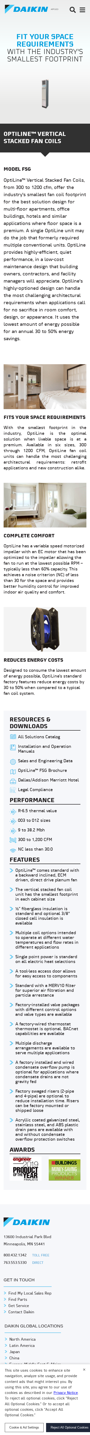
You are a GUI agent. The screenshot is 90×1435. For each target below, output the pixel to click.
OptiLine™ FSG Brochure (42, 771)
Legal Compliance (35, 790)
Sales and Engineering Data (45, 761)
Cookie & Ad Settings (24, 1427)
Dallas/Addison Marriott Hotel (48, 780)
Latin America (22, 1346)
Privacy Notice (66, 1393)
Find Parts (17, 1300)
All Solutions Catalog (39, 737)
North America (22, 1340)
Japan (14, 1352)
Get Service (18, 1306)
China (14, 1358)
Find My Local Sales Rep (30, 1294)
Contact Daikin (21, 1312)
